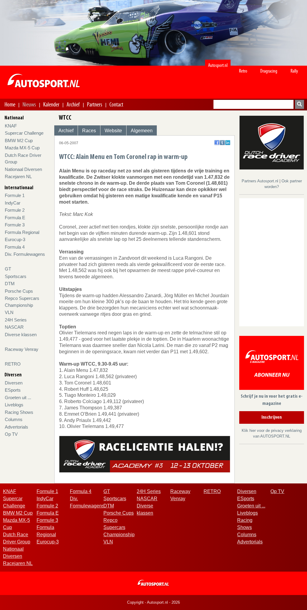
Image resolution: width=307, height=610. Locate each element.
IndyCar (12, 202)
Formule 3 (15, 224)
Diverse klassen (21, 334)
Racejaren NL (18, 176)
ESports (13, 390)
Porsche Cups (19, 291)
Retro (243, 71)
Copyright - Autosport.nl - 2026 (153, 602)
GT (8, 268)
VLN (9, 312)
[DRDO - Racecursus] (144, 453)
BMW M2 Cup (19, 140)
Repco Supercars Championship (119, 527)
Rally (294, 71)
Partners (94, 104)
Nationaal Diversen (23, 169)
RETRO (13, 363)
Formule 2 (15, 210)
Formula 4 (15, 247)
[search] (299, 104)
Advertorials (16, 426)
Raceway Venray (21, 349)
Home (9, 104)
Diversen (13, 382)
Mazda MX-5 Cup (22, 147)
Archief (73, 104)
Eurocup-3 (15, 239)
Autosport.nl (218, 65)
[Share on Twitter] (222, 142)
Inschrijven (271, 417)
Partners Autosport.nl (260, 181)
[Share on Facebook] (216, 142)
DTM (10, 283)
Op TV (11, 434)
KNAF (11, 125)
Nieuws (29, 104)
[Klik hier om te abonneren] (271, 363)
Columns (13, 419)
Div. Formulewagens (25, 254)
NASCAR (14, 327)
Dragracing (268, 71)
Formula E (15, 217)
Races (89, 130)
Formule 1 (15, 195)
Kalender (51, 104)
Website (113, 130)
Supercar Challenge (24, 133)
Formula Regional (22, 232)
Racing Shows (19, 412)
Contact (116, 104)
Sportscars (15, 276)
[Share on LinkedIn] (227, 142)
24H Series (16, 319)
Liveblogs (14, 404)
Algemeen (142, 130)
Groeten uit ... (18, 397)
